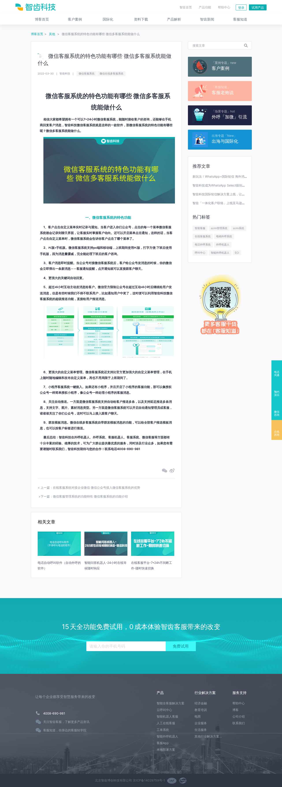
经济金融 (201, 703)
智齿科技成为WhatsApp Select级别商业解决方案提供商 (231, 185)
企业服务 (201, 723)
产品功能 (205, 7)
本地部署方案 (166, 749)
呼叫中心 (200, 252)
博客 (235, 710)
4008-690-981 (54, 713)
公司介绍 (238, 716)
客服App (163, 743)
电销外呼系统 (224, 236)
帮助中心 (224, 7)
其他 (52, 34)
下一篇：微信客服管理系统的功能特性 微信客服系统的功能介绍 (84, 496)
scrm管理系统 (219, 228)
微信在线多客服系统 (111, 73)
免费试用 (181, 646)
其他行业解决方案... (208, 736)
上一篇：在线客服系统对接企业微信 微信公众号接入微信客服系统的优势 (90, 487)
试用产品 (258, 7)
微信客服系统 (87, 73)
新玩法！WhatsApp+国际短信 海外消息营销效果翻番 (229, 176)
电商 (198, 716)
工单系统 (163, 730)
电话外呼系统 (203, 244)
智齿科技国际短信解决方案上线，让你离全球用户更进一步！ (234, 194)
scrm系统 (238, 228)
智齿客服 (200, 228)
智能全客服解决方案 (170, 703)
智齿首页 (186, 7)
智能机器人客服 (167, 716)
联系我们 (238, 723)
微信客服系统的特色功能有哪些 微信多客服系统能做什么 (101, 34)
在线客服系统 (203, 236)
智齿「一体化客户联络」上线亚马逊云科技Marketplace (231, 203)
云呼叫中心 (164, 710)
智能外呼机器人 (220, 252)
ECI (237, 252)
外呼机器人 (222, 244)
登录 (241, 8)
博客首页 (37, 34)
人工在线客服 (166, 723)
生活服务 (201, 730)
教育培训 (201, 710)
